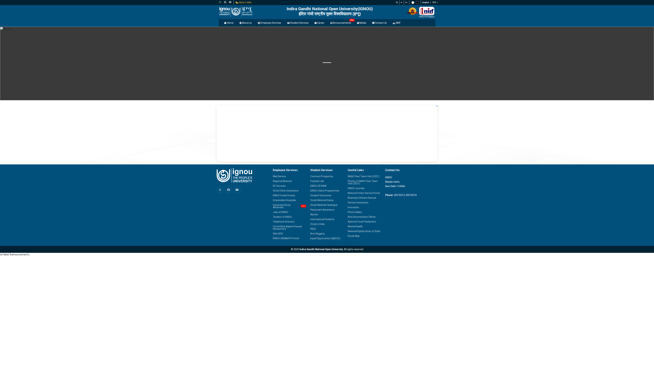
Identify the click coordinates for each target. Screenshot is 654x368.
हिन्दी (434, 2)
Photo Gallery (355, 212)
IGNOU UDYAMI (318, 186)
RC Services (279, 186)
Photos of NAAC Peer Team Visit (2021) (363, 182)
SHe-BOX (278, 233)
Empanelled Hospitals (284, 200)
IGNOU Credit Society (284, 195)
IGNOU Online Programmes (324, 190)
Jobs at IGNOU (280, 212)
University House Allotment (282, 206)
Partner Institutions (358, 202)
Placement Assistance (322, 210)
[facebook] (225, 2)
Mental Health (355, 226)
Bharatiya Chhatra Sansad (362, 198)
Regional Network (282, 181)
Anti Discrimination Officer (362, 217)
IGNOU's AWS (244, 2)
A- (401, 2)
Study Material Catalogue (324, 205)
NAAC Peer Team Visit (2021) (363, 176)
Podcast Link (317, 181)
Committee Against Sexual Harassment (287, 227)
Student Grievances (320, 195)
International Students (322, 219)
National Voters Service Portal (364, 193)
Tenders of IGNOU (282, 217)
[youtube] (230, 2)
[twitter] (220, 2)
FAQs (313, 229)
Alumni (314, 214)
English (425, 2)
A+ (406, 2)
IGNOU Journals (356, 188)
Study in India (317, 224)
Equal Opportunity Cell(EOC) (325, 238)
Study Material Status (322, 200)
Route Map (354, 236)
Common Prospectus (321, 176)
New (352, 20)
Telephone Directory (283, 221)
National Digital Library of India (364, 231)
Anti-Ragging (317, 233)
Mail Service (279, 176)
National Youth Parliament (362, 221)
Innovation (353, 207)
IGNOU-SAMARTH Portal (286, 238)
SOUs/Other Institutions (285, 190)
